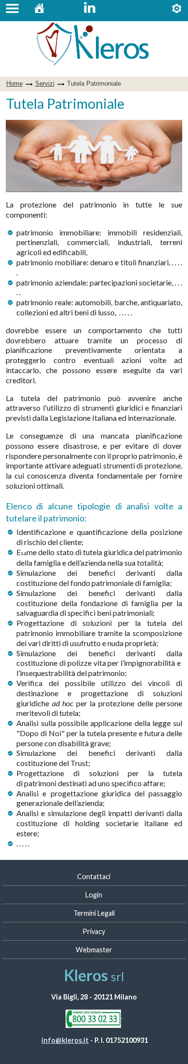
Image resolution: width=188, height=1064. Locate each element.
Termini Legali (94, 913)
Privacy (93, 931)
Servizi (177, 11)
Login (93, 895)
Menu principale (12, 11)
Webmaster (94, 950)
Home (39, 11)
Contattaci (93, 876)
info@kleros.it (65, 1040)
